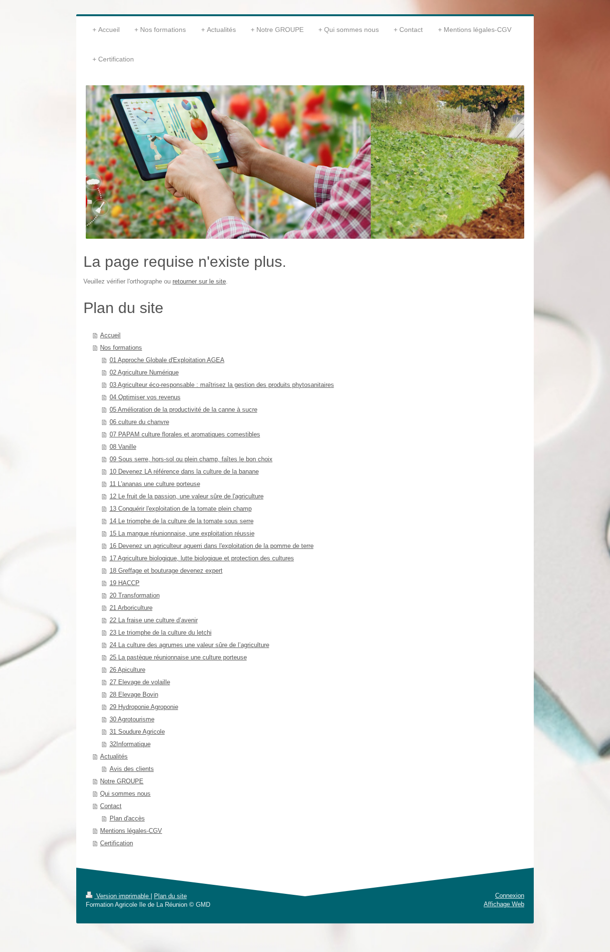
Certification (116, 843)
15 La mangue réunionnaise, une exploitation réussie (182, 533)
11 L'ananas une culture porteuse (155, 483)
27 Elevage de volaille (140, 682)
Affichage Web (504, 904)
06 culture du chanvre (139, 421)
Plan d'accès (127, 818)
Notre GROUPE (121, 781)
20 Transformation (135, 595)
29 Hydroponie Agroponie (144, 706)
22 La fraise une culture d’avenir (154, 620)
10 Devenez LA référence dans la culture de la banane (184, 471)
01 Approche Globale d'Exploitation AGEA (167, 360)
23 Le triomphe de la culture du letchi (161, 632)
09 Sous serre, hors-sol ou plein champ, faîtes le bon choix (191, 459)
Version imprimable (122, 896)
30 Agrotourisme (132, 719)
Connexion (509, 895)
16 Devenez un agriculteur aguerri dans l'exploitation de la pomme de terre (212, 545)
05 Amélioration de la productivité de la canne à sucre (183, 409)
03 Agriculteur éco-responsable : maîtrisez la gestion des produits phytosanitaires (222, 384)
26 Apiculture (127, 669)
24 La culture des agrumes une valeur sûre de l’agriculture (189, 644)
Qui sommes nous (125, 793)
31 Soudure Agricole (137, 731)
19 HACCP (125, 583)
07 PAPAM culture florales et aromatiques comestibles (185, 434)
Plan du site (170, 896)
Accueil (110, 335)
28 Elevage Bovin (134, 694)
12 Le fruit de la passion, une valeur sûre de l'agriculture (187, 496)
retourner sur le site (199, 281)
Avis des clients (132, 768)
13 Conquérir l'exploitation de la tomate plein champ (181, 508)
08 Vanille (123, 446)
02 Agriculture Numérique (144, 372)
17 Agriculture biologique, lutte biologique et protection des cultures (202, 558)
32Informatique (130, 744)
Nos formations (121, 347)
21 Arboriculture (131, 607)
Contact (111, 806)
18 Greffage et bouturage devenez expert (166, 570)
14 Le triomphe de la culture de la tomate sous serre (182, 521)
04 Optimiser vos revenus (145, 397)
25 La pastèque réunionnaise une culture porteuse (178, 657)
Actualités (114, 756)
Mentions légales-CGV (131, 830)
